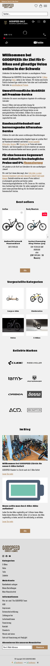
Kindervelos (36, 311)
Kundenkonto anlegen (9, 584)
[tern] (15, 379)
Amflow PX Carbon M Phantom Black (13, 242)
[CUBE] (15, 363)
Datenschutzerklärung (10, 611)
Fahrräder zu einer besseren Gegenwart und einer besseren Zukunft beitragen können (23, 176)
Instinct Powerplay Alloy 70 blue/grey (36, 242)
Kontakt (5, 626)
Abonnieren (40, 647)
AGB (3, 604)
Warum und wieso (8, 633)
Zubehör (5, 575)
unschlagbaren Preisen (20, 85)
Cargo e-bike (13, 311)
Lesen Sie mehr (7, 474)
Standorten (24, 144)
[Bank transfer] (29, 662)
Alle (25, 270)
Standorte (6, 630)
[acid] (15, 410)
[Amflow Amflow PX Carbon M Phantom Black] (13, 224)
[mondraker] (34, 379)
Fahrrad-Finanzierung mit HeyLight (14, 637)
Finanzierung (33, 162)
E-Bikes (44, 77)
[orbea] (15, 395)
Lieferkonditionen (8, 619)
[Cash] (17, 662)
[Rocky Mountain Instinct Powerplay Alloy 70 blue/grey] (37, 224)
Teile (4, 571)
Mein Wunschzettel (9, 591)
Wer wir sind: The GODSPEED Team (14, 600)
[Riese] (34, 363)
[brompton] (34, 410)
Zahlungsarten (7, 615)
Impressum (6, 608)
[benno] (34, 395)
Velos (14, 79)
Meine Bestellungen (9, 588)
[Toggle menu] (45, 6)
